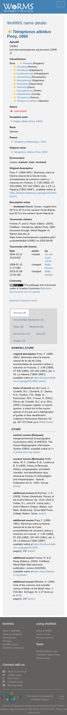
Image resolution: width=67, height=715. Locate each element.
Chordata (22, 66)
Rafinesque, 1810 (30, 141)
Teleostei (21, 87)
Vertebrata (22, 70)
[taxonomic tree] (17, 300)
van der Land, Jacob (49, 257)
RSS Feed (13, 678)
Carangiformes (25, 90)
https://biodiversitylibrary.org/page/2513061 (33, 192)
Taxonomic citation (21, 219)
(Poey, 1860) (28, 121)
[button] (10, 32)
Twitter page (14, 675)
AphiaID (14, 42)
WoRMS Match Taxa (47, 651)
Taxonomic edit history (23, 246)
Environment (17, 158)
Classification (18, 59)
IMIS (41, 422)
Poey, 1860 (30, 152)
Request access (44, 637)
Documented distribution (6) (28, 319)
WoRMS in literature (13, 647)
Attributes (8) (36, 326)
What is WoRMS (11, 630)
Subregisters (9, 637)
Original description (21, 168)
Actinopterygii (24, 80)
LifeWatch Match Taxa (48, 654)
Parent (13, 137)
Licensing (15, 280)
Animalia (27, 63)
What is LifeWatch (12, 634)
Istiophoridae (24, 94)
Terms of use (43, 634)
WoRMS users (10, 644)
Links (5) (40, 333)
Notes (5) (18, 326)
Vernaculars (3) (21, 333)
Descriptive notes (20, 202)
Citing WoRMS (44, 630)
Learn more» (62, 697)
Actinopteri (22, 83)
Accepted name (19, 117)
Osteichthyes (24, 77)
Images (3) (19, 340)
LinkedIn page (15, 681)
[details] (13, 196)
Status (13, 106)
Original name (18, 147)
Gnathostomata (25, 73)
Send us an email (17, 671)
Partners (7, 641)
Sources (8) (19, 312)
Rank (13, 127)
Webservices (43, 658)
